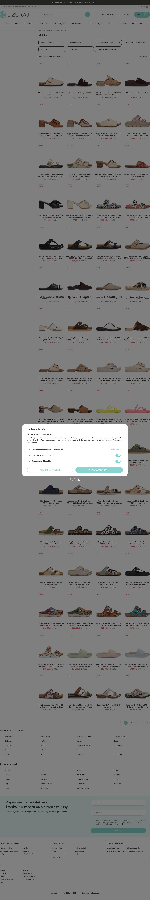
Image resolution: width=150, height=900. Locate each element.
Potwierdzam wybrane (50, 470)
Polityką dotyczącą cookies (81, 438)
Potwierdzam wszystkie (99, 470)
